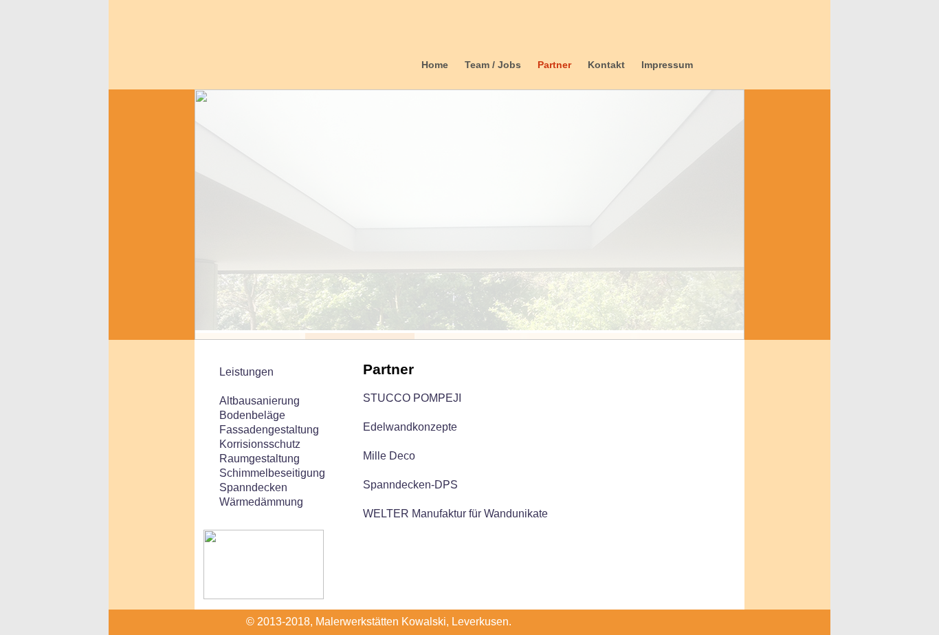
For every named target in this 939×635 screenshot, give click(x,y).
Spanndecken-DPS (410, 485)
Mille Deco (389, 456)
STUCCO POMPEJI (412, 398)
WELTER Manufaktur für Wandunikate (455, 513)
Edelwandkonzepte (410, 427)
